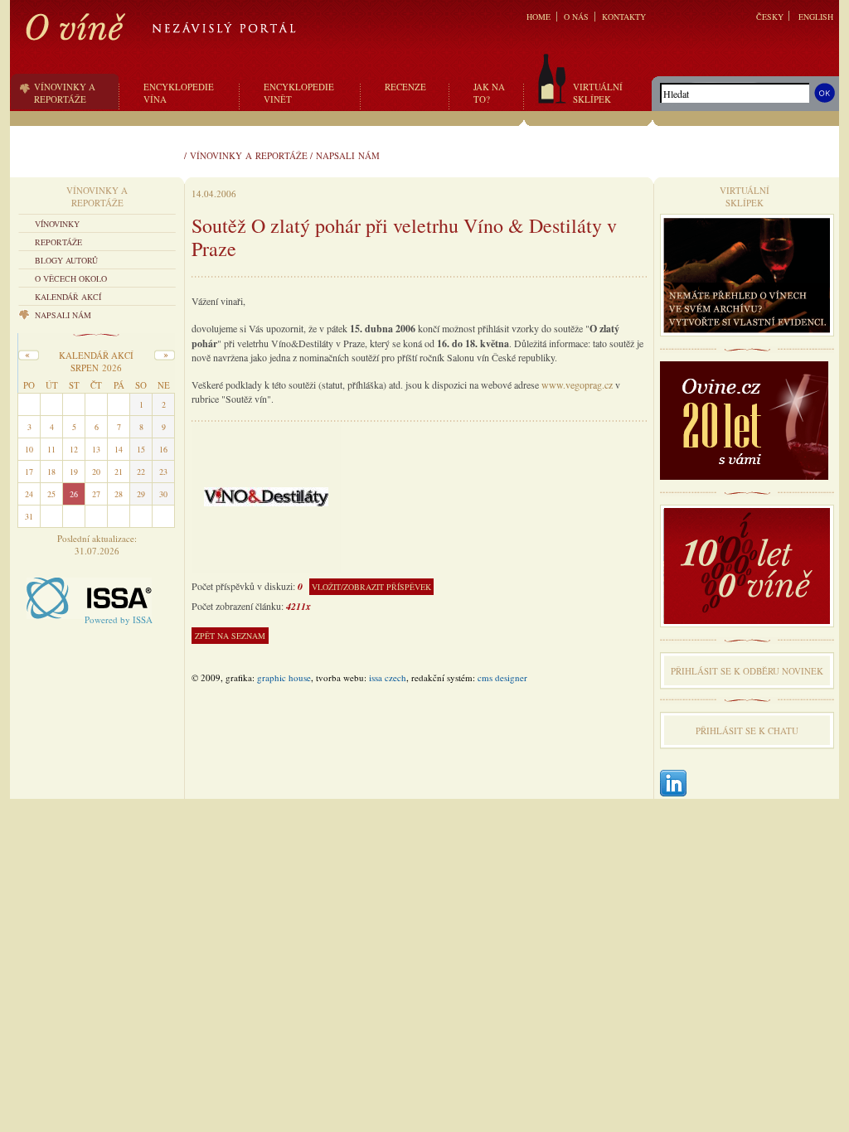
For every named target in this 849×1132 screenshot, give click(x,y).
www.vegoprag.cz (577, 384)
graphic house (284, 677)
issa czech (387, 677)
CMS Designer (502, 677)
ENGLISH (815, 16)
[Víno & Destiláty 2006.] (266, 495)
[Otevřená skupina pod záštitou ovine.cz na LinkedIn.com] (673, 784)
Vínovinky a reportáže (249, 155)
